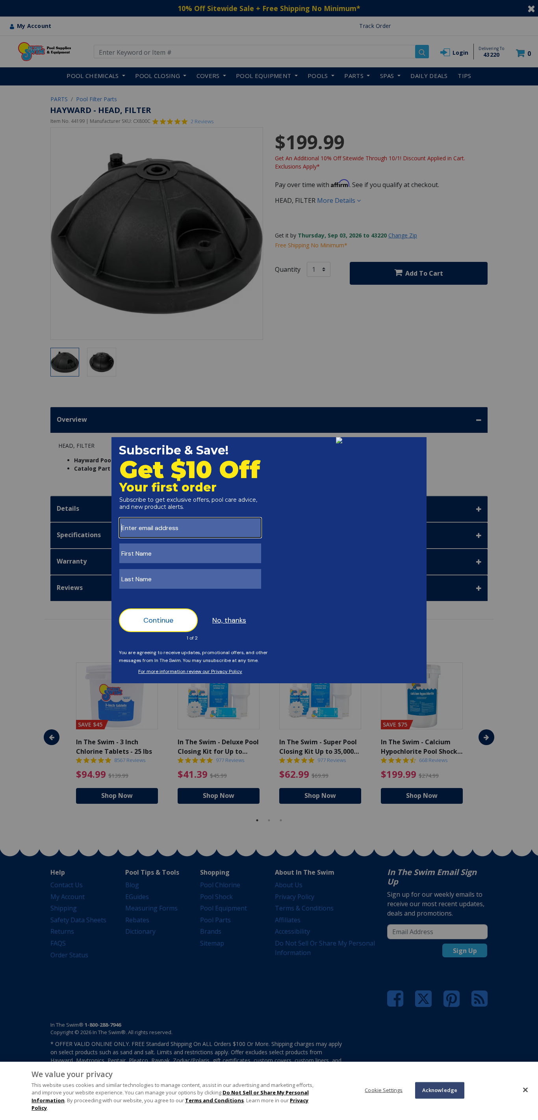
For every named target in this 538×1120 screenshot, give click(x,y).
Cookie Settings (384, 1090)
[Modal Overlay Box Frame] (269, 560)
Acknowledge (439, 1090)
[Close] (525, 1089)
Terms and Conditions (214, 1100)
